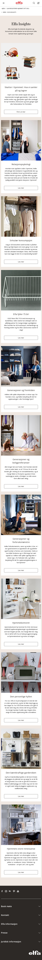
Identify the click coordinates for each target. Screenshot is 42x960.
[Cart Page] (38, 3)
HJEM (3, 8)
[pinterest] (14, 891)
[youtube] (18, 891)
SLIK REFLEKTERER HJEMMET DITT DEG (18, 8)
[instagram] (6, 891)
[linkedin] (10, 891)
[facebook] (2, 891)
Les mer (21, 188)
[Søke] (34, 3)
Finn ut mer (21, 112)
